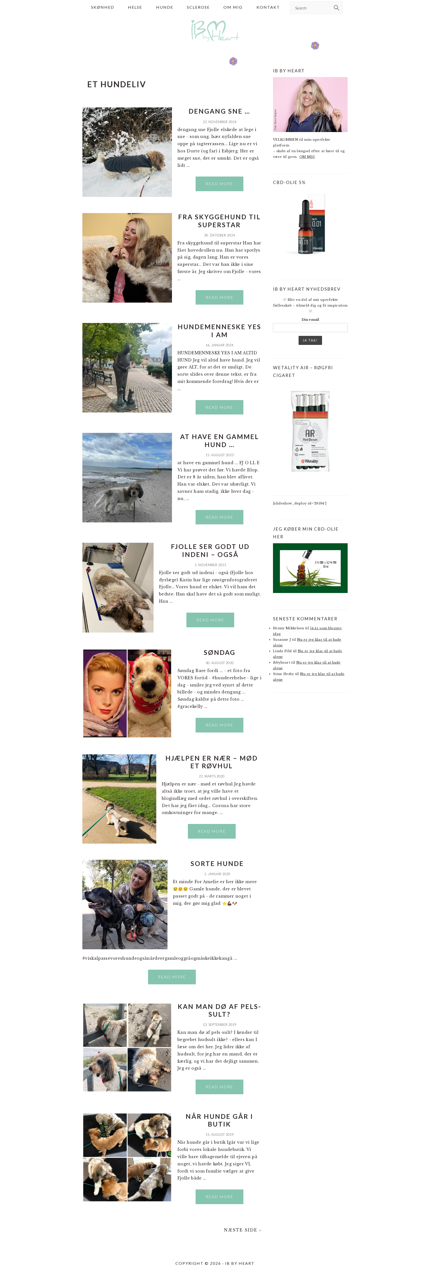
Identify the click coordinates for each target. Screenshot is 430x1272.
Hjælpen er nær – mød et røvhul (211, 762)
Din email (310, 319)
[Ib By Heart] (215, 44)
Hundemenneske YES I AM (219, 330)
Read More (219, 183)
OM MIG (307, 157)
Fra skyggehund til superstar (219, 220)
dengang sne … (219, 111)
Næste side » (243, 1229)
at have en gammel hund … (219, 440)
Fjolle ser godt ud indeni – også (210, 550)
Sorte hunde (217, 863)
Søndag (219, 652)
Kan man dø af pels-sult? (219, 1010)
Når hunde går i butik (219, 1120)
